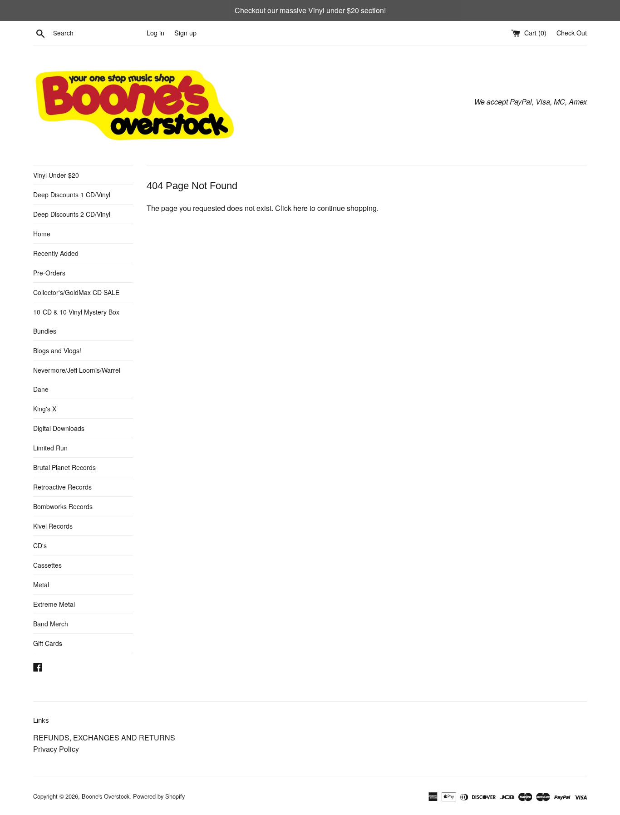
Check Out (571, 32)
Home (41, 233)
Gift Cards (47, 643)
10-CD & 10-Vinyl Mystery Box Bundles (76, 321)
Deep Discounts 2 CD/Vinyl (71, 214)
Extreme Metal (54, 604)
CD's (40, 545)
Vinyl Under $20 (56, 175)
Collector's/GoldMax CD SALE (76, 292)
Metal (41, 584)
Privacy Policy (56, 749)
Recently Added (56, 253)
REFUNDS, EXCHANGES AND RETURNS (104, 737)
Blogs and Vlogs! (57, 350)
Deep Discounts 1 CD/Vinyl (71, 194)
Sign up (185, 32)
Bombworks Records (63, 506)
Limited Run (50, 447)
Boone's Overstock (105, 796)
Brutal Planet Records (64, 467)
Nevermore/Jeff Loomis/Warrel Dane (76, 379)
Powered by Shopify (159, 796)
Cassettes (47, 565)
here (300, 208)
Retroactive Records (62, 486)
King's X (44, 408)
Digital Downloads (58, 428)
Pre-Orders (49, 272)
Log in (155, 32)
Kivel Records (53, 525)
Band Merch (50, 623)
